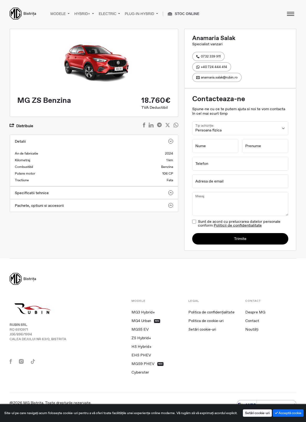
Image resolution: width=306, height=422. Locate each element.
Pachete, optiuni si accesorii (39, 205)
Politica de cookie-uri (206, 321)
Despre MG (255, 312)
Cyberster (140, 373)
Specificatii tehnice (32, 192)
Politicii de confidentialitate (238, 225)
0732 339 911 (211, 56)
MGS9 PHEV (147, 364)
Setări (257, 413)
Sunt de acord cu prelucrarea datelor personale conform (239, 223)
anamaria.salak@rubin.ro (219, 77)
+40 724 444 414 (214, 67)
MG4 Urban (145, 321)
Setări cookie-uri (202, 330)
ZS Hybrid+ (141, 338)
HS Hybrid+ (141, 347)
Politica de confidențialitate (211, 312)
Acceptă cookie (289, 413)
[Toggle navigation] (290, 13)
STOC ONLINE (186, 14)
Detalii (20, 141)
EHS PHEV (141, 355)
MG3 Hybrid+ (143, 312)
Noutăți (251, 330)
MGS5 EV (140, 330)
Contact (252, 321)
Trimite (240, 238)
